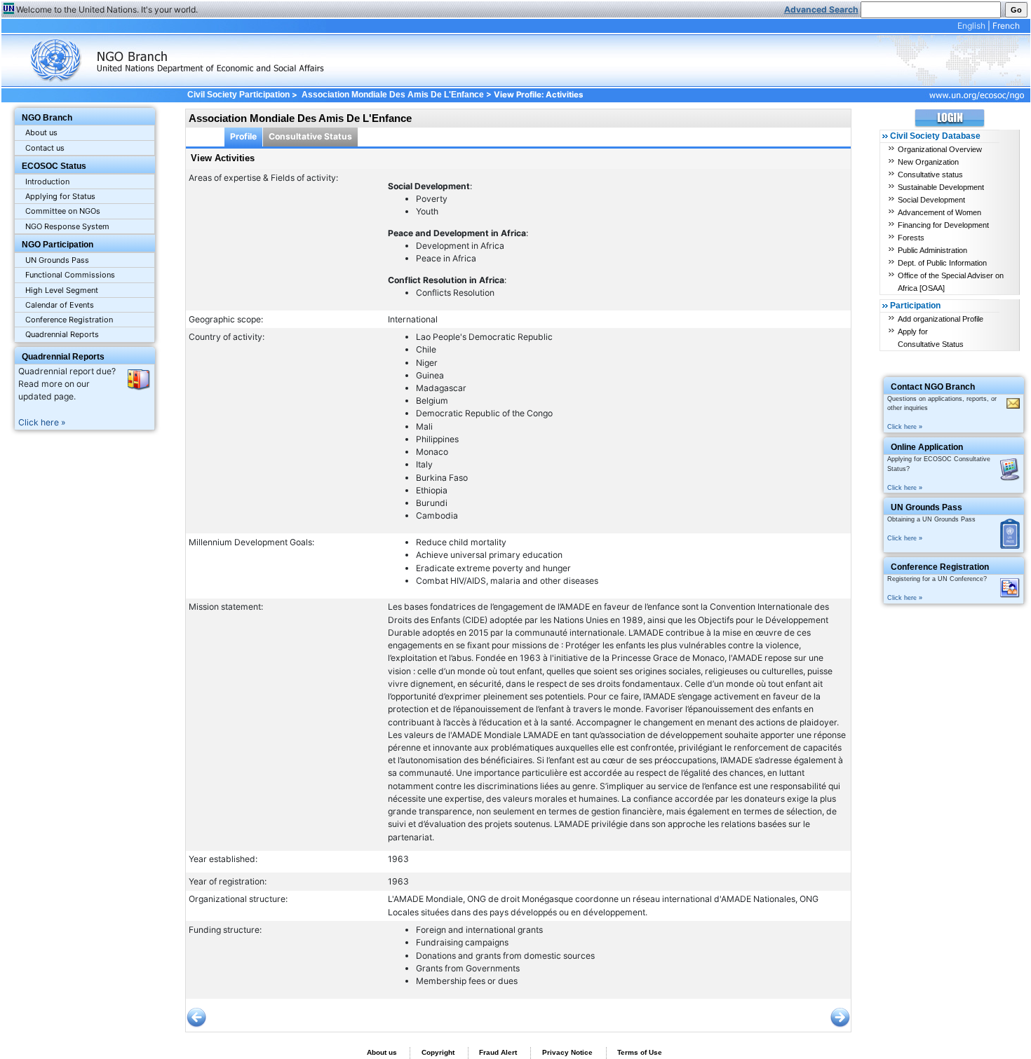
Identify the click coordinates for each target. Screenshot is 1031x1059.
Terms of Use (639, 1052)
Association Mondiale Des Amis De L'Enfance (393, 94)
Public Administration (932, 250)
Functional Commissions (70, 275)
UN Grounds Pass (57, 260)
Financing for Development (943, 225)
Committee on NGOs (62, 211)
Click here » (42, 422)
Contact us (45, 148)
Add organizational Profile (940, 319)
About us (41, 132)
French (1006, 25)
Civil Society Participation (238, 94)
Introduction (47, 181)
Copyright (438, 1052)
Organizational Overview (940, 149)
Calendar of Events (59, 305)
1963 (398, 859)
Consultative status (930, 174)
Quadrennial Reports (62, 334)
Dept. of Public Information (942, 263)
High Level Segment (61, 290)
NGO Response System (67, 226)
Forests (911, 237)
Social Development (931, 200)
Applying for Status (60, 196)
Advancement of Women (939, 212)
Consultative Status (310, 136)
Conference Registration (69, 319)
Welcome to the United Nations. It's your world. (107, 9)
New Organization (928, 162)
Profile (243, 136)
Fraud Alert (498, 1052)
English (971, 25)
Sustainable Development (941, 187)
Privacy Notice (567, 1052)
